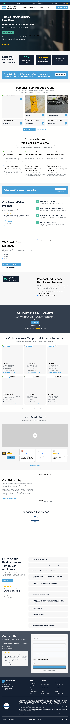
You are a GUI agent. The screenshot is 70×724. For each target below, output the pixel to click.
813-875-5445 (54, 3)
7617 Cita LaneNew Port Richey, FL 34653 (32, 397)
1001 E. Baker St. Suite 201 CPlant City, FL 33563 (55, 366)
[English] (64, 3)
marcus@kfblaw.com (19, 3)
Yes (35, 661)
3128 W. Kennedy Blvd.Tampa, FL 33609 (9, 366)
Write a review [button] (11, 457)
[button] (67, 455)
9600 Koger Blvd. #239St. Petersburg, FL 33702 (32, 366)
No (34, 663)
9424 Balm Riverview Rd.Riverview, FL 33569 (54, 397)
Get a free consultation (49, 667)
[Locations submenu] (43, 7)
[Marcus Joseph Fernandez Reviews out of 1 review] (35, 522)
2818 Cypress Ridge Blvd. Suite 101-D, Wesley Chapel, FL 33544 (13, 397)
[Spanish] (67, 3)
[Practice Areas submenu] (36, 7)
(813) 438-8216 (52, 399)
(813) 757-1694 (52, 368)
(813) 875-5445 (8, 368)
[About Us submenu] (27, 7)
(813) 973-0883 (8, 399)
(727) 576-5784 (30, 368)
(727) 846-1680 (30, 399)
